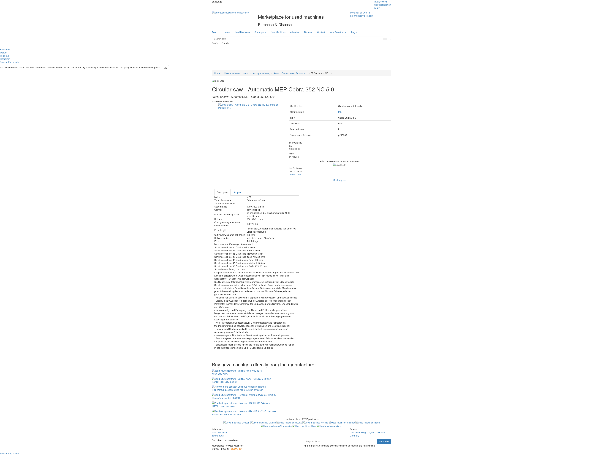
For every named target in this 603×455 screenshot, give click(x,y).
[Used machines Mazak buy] (289, 422)
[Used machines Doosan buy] (236, 422)
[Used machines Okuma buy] (263, 422)
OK (165, 67)
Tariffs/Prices (380, 1)
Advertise (294, 32)
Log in (377, 7)
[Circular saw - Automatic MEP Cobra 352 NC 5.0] (251, 105)
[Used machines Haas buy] (305, 425)
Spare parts (260, 32)
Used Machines (242, 32)
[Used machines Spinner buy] (342, 422)
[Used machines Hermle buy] (315, 422)
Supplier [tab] (237, 192)
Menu (215, 32)
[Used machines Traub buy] (368, 422)
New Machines (278, 32)
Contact (321, 32)
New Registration (382, 4)
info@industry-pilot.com (361, 15)
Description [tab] (222, 192)
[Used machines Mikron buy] (329, 425)
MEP (340, 111)
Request (308, 32)
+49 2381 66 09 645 (360, 12)
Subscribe (384, 441)
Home (227, 32)
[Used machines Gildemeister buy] (277, 425)
